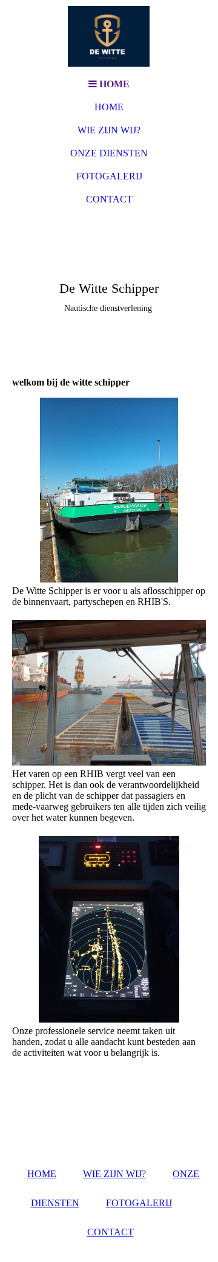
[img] (109, 36)
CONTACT (109, 199)
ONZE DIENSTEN (109, 153)
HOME (109, 107)
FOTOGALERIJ (109, 176)
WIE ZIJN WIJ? (109, 130)
